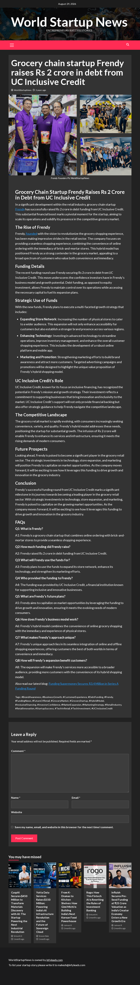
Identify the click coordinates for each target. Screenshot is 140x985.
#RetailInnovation (24, 708)
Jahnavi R (68, 925)
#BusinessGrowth (52, 697)
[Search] (127, 45)
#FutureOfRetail (41, 700)
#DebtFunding (95, 697)
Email (76, 797)
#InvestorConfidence (48, 704)
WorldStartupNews (23, 90)
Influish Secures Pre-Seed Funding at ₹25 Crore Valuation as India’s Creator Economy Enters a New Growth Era (120, 907)
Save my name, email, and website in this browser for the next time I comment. (64, 827)
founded (31, 233)
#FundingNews (23, 700)
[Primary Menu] (12, 44)
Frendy (20, 209)
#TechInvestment (80, 708)
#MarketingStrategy (93, 704)
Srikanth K (18, 936)
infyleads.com (54, 959)
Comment (18, 750)
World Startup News (69, 21)
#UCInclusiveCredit (102, 708)
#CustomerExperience (75, 697)
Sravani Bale (44, 936)
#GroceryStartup (79, 700)
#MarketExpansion (71, 704)
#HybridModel (96, 700)
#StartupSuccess (44, 708)
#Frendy (108, 697)
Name (15, 797)
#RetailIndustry (113, 704)
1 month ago (19, 939)
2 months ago (69, 928)
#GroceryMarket (60, 700)
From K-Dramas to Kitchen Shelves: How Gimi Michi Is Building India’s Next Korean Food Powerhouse (69, 907)
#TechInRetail (62, 708)
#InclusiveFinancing (25, 704)
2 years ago (41, 90)
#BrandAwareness (31, 697)
